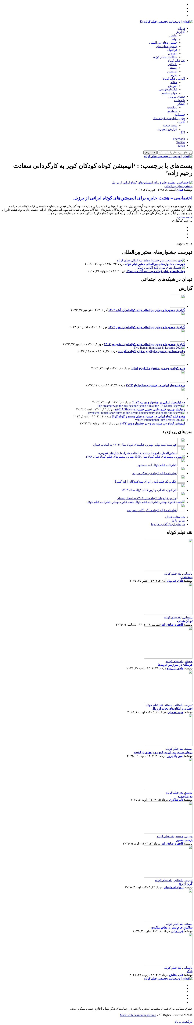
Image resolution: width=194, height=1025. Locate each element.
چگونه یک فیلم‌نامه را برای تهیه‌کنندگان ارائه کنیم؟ (146, 481)
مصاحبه (172, 111)
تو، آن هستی (184, 621)
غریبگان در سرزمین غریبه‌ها (175, 664)
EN (183, 132)
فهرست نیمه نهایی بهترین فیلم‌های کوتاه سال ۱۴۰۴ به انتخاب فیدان (135, 444)
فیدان (181, 28)
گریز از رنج (185, 883)
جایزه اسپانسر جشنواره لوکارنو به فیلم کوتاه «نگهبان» (151, 351)
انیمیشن (172, 71)
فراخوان (172, 49)
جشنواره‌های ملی (166, 46)
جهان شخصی (169, 93)
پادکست (172, 107)
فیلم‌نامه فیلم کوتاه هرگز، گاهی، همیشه (152, 510)
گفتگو (181, 103)
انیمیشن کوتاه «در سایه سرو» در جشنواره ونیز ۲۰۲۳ (152, 423)
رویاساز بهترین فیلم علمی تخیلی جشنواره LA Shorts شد (150, 409)
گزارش (180, 31)
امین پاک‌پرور (175, 756)
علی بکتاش (176, 974)
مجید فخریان (175, 712)
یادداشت (179, 100)
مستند (173, 67)
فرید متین (177, 931)
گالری (181, 121)
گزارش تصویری (167, 129)
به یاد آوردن (185, 796)
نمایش (173, 35)
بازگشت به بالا (183, 1021)
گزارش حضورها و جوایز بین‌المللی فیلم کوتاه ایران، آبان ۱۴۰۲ (146, 310)
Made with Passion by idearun (138, 1015)
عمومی (172, 53)
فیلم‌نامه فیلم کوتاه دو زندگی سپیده (154, 473)
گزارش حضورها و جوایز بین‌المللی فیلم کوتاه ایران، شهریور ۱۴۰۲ (144, 344)
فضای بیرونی (176, 96)
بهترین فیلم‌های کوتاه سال (169, 118)
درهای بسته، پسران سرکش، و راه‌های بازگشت (163, 752)
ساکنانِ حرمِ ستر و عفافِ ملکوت (171, 927)
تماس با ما (178, 520)
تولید (174, 39)
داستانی (172, 64)
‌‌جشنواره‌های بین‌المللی (163, 42)
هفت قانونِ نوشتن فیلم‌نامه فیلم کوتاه (110, 501)
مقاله (174, 82)
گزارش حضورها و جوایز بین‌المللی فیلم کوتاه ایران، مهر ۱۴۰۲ (146, 327)
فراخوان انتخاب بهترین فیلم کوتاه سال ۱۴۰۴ (149, 490)
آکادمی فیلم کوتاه (174, 78)
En (141, 21)
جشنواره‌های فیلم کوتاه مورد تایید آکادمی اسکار (155, 271)
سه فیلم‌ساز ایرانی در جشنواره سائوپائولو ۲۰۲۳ (155, 385)
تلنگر (189, 971)
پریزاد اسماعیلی (173, 887)
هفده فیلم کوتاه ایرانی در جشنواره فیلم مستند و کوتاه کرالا (148, 416)
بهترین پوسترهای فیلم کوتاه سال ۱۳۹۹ (110, 456)
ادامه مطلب (184, 217)
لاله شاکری (176, 799)
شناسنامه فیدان (175, 516)
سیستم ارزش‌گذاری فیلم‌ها (168, 524)
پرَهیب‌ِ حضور (184, 839)
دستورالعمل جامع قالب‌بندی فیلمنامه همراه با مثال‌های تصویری (137, 453)
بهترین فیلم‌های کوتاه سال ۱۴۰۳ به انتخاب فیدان (147, 498)
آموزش (172, 85)
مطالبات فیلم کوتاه (165, 57)
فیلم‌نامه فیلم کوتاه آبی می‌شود (157, 465)
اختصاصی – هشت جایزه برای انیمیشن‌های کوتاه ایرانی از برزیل (132, 197)
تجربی (173, 75)
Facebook (179, 138)
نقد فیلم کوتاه (176, 60)
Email (181, 145)
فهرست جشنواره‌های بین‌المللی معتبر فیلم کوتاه (155, 264)
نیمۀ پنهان (186, 577)
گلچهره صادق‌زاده (172, 624)
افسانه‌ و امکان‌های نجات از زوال (172, 708)
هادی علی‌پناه (175, 580)
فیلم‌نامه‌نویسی (168, 89)
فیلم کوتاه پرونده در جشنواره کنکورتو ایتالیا (158, 368)
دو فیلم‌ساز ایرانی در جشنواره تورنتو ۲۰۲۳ (158, 402)
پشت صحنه (170, 125)
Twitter (180, 142)
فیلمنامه (179, 114)
